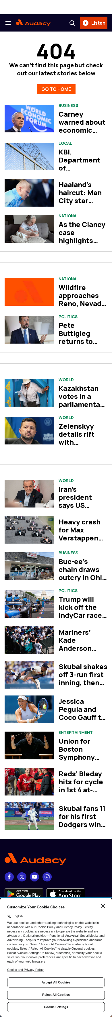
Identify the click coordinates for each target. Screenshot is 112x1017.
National (69, 215)
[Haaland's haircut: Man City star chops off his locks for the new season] (29, 193)
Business (68, 105)
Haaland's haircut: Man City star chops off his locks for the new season (80, 204)
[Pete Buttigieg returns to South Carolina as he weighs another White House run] (29, 330)
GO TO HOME (56, 89)
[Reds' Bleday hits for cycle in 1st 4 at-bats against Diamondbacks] (29, 782)
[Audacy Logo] (33, 23)
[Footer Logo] (56, 859)
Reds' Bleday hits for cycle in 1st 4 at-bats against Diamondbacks (82, 793)
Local (65, 143)
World (66, 379)
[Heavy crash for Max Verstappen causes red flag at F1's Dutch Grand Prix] (29, 530)
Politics (68, 316)
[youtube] (34, 876)
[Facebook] (9, 876)
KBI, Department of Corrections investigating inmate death (81, 172)
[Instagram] (47, 876)
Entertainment (76, 732)
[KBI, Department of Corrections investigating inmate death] (29, 157)
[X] (21, 876)
